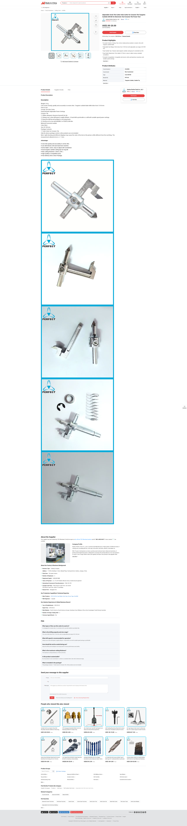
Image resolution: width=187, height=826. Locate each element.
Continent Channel (110, 816)
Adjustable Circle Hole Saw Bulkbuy (50, 805)
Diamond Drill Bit (56, 794)
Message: (47, 685)
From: (47, 677)
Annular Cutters (70, 777)
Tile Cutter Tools (124, 801)
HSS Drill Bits (44, 774)
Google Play (53, 812)
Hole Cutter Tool (93, 801)
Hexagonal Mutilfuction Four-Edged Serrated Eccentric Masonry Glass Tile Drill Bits (93, 759)
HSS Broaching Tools (45, 779)
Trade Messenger (64, 812)
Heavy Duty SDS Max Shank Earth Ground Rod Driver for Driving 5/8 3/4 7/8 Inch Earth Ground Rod (50, 759)
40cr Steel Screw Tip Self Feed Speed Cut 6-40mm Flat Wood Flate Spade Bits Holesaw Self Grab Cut (93, 729)
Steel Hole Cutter (113, 801)
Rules (145, 7)
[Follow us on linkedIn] (145, 812)
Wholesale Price (102, 816)
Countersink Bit (45, 794)
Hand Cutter (71, 801)
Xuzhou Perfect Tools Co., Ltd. (112, 19)
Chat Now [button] (136, 32)
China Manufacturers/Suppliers (82, 816)
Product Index (118, 816)
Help (120, 7)
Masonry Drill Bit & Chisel (72, 774)
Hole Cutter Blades (135, 801)
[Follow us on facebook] (135, 812)
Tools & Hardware (49, 10)
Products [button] (64, 3)
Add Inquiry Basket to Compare (70, 61)
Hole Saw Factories (61, 801)
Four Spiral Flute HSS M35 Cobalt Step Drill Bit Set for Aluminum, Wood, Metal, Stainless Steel (72, 759)
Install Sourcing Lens (77, 812)
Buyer (112, 7)
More (42, 807)
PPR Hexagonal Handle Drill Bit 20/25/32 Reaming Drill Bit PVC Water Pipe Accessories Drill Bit (71, 729)
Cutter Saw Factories (82, 801)
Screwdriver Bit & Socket (125, 779)
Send (52, 697)
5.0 (129, 91)
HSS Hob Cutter (123, 777)
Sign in (144, 4)
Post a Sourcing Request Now (81, 697)
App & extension (128, 7)
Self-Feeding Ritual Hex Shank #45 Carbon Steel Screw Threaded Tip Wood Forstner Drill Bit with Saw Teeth (114, 729)
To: (48, 681)
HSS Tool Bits (96, 777)
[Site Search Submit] (113, 2)
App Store (45, 812)
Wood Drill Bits (70, 779)
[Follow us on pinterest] (143, 812)
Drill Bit (63, 10)
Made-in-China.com (87, 818)
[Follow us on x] (137, 812)
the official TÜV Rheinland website (83, 539)
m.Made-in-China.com (97, 818)
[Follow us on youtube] (141, 812)
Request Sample (126, 36)
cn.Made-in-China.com (107, 818)
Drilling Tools (58, 10)
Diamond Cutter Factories (48, 801)
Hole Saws (96, 779)
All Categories (46, 7)
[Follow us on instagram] (139, 812)
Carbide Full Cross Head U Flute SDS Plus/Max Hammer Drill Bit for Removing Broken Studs (50, 729)
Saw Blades (122, 774)
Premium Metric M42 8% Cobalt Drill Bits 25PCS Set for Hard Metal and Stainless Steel (136, 759)
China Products (71, 816)
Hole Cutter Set (103, 801)
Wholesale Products (93, 816)
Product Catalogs (61, 771)
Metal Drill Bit (66, 794)
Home (42, 10)
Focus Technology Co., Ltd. (83, 821)
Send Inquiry (113, 32)
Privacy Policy (116, 821)
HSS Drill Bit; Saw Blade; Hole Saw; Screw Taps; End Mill (64, 596)
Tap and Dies (44, 777)
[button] (109, 2)
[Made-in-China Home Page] (49, 3)
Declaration (109, 821)
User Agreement (101, 821)
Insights (124, 816)
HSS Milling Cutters (98, 774)
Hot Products (63, 816)
